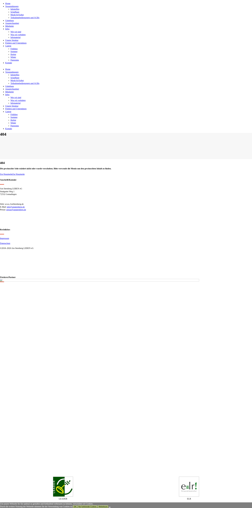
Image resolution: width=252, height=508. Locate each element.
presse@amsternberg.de (16, 210)
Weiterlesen (103, 507)
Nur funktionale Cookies (87, 507)
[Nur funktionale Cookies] (110, 507)
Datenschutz (5, 243)
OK (75, 507)
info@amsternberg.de (16, 207)
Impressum (4, 238)
